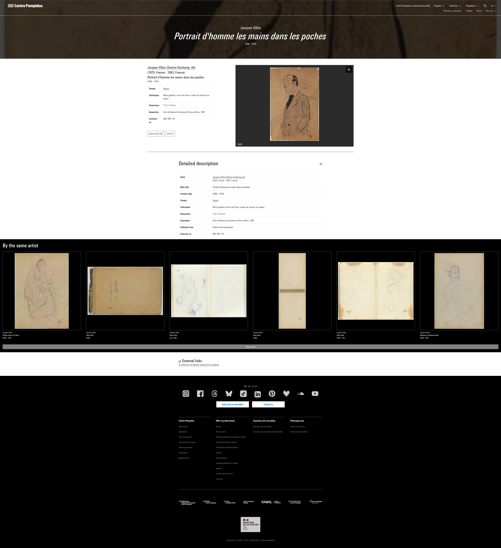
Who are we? (183, 426)
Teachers (219, 453)
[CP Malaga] (250, 504)
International (183, 453)
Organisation (183, 432)
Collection (453, 5)
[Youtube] (315, 394)
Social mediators (221, 458)
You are (490, 10)
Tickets (469, 10)
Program (438, 5)
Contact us (268, 404)
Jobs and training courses (187, 442)
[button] (250, 164)
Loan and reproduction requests (226, 442)
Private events (220, 432)
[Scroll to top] (494, 541)
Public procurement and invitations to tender (231, 437)
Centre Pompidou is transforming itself (414, 5)
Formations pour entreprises (262, 426)
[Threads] (214, 394)
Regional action (184, 458)
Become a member (453, 10)
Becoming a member (185, 447)
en (492, 5)
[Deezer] (286, 394)
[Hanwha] (315, 504)
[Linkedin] (257, 394)
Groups (218, 426)
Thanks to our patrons (297, 426)
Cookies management (267, 540)
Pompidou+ (471, 5)
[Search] (485, 5)
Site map (240, 540)
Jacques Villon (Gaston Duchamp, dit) (171, 67)
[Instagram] (186, 394)
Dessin (166, 88)
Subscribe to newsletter (232, 404)
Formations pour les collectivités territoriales (267, 432)
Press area (219, 479)
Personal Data (254, 540)
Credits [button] (239, 144)
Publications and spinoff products (227, 447)
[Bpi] (189, 504)
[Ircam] (211, 504)
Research (219, 468)
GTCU (246, 540)
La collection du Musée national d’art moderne (199, 364)
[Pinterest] (272, 394)
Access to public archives (224, 474)
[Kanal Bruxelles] (273, 504)
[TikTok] (243, 394)
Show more (250, 346)
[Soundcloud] (301, 394)
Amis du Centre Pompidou (299, 432)
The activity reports (185, 437)
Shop (480, 10)
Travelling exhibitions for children (227, 463)
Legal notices (231, 540)
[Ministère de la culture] (250, 524)
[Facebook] (200, 394)
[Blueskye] (229, 394)
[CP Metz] (231, 504)
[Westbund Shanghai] (296, 504)
